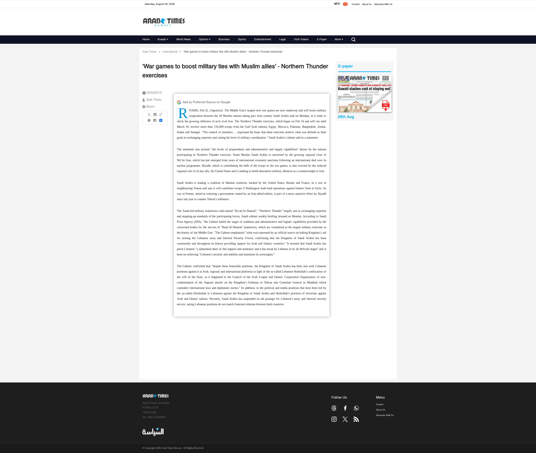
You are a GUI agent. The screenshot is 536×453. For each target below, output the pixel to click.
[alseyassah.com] (153, 432)
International (170, 51)
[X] (149, 116)
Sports (242, 39)
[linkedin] (155, 116)
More (338, 39)
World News (183, 39)
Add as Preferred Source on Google (206, 102)
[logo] (163, 22)
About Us (367, 4)
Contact (356, 4)
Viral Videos (301, 39)
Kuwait (162, 39)
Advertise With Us (383, 4)
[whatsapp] (149, 122)
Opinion (203, 39)
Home (145, 39)
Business (224, 39)
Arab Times (149, 51)
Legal (282, 39)
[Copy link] (161, 116)
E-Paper (322, 39)
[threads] (334, 408)
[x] (345, 419)
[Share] (160, 120)
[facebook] (155, 122)
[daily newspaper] (365, 94)
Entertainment (262, 39)
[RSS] (356, 419)
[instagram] (334, 419)
